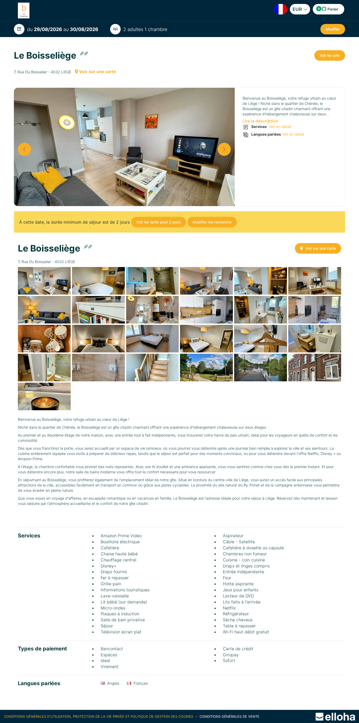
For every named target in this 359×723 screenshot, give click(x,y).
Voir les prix (330, 55)
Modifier (333, 29)
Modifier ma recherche (212, 222)
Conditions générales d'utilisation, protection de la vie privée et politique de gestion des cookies (99, 716)
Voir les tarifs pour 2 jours (158, 222)
